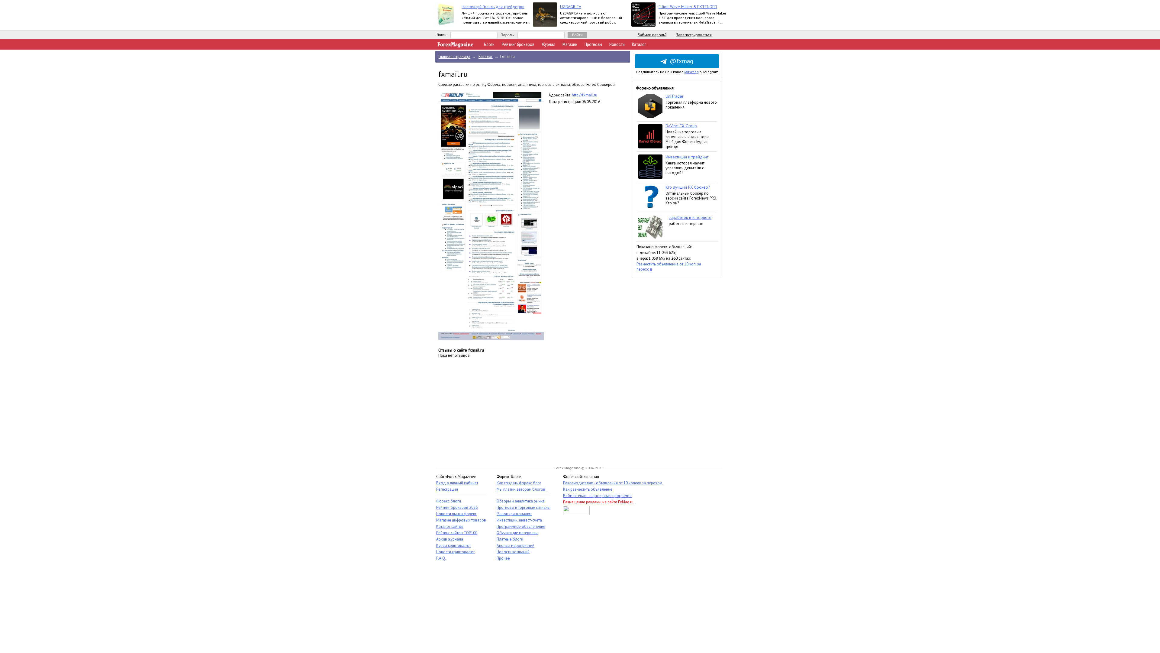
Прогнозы (593, 44)
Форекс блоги (448, 501)
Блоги (489, 44)
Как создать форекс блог (519, 483)
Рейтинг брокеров (518, 44)
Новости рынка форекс (456, 513)
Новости (617, 44)
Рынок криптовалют (514, 513)
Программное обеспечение (521, 526)
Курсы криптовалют (453, 545)
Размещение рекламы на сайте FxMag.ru (598, 502)
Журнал (548, 44)
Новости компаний (513, 551)
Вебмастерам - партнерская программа (597, 495)
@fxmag (681, 61)
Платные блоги (510, 539)
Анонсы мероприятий (515, 545)
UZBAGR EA (570, 6)
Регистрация (447, 489)
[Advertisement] (677, 369)
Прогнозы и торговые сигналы (523, 507)
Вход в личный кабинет (457, 483)
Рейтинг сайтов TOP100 (456, 532)
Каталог (639, 44)
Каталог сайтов (449, 526)
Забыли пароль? (652, 34)
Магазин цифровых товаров (461, 520)
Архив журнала (449, 539)
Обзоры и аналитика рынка (521, 501)
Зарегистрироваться (694, 34)
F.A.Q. (441, 558)
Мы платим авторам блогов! (521, 489)
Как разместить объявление (587, 489)
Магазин (569, 44)
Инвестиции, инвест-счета (519, 520)
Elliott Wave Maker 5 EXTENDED (688, 6)
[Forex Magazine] (455, 46)
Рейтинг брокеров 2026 (457, 507)
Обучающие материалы (517, 532)
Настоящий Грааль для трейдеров (493, 6)
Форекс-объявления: (655, 88)
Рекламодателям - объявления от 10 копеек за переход (612, 483)
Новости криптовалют (455, 551)
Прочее (503, 558)
